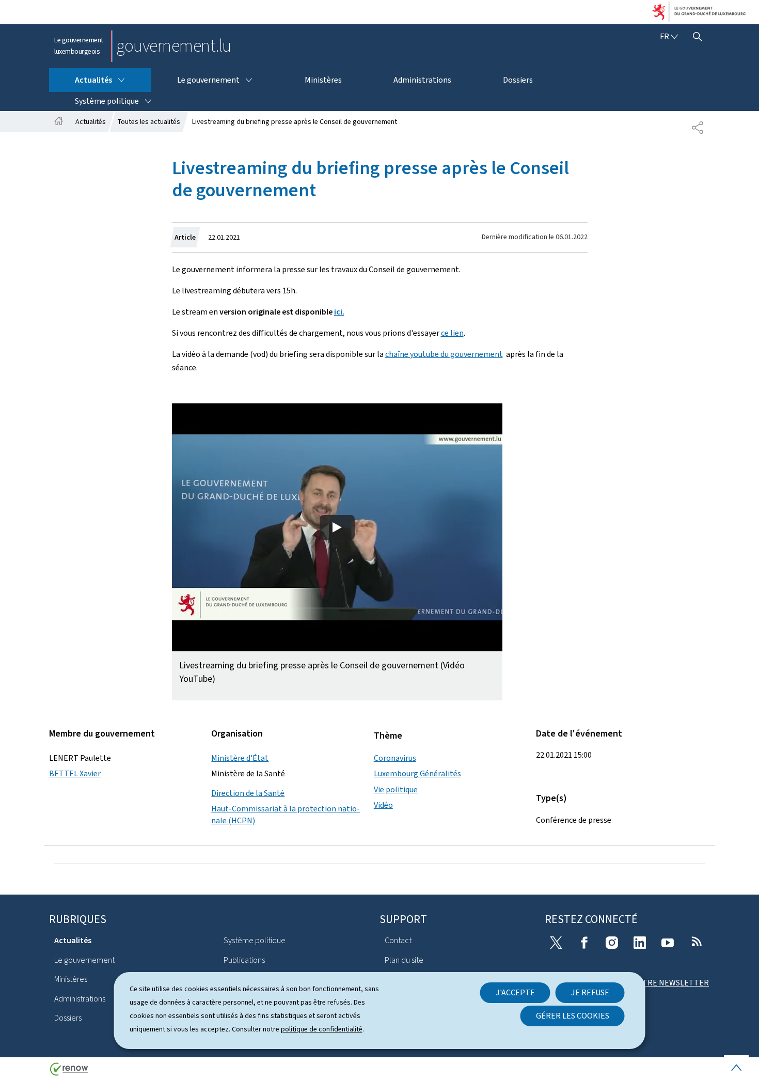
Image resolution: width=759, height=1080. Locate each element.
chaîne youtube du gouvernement (444, 354)
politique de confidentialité (321, 1029)
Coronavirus (395, 758)
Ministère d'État (239, 758)
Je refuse (590, 992)
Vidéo (383, 805)
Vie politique (396, 789)
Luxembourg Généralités (417, 773)
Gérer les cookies (572, 1015)
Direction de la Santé (247, 793)
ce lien (452, 332)
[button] (337, 551)
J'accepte (515, 992)
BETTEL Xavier (75, 773)
